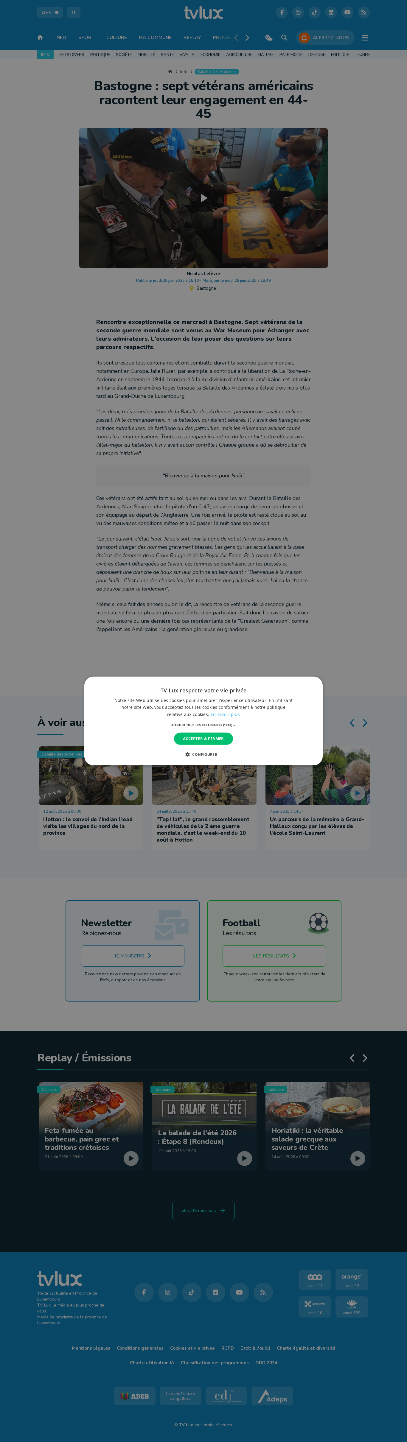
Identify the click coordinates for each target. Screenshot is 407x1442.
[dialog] (203, 721)
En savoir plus (225, 714)
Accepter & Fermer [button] (203, 738)
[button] (203, 725)
